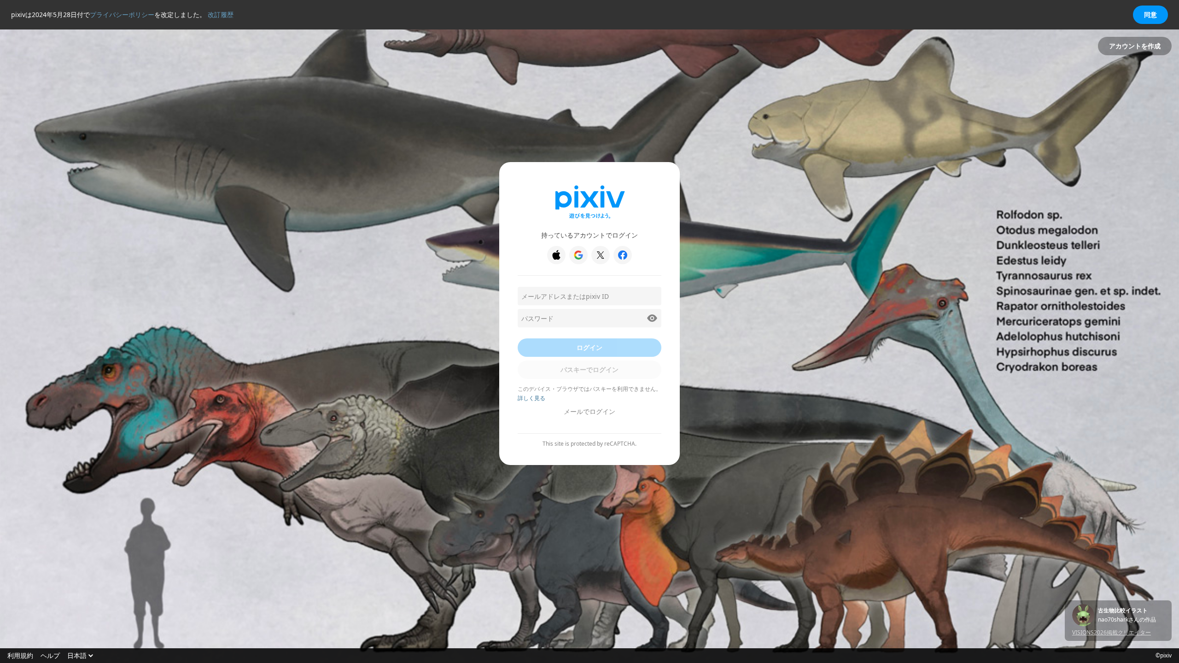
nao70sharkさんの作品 (1127, 619)
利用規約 (20, 655)
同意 (1150, 14)
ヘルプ (50, 655)
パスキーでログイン (589, 369)
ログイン (589, 347)
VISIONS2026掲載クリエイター (1111, 632)
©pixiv (1164, 655)
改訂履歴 (220, 14)
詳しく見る (531, 398)
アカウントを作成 (1135, 45)
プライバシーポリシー (122, 14)
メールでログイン (589, 411)
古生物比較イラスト (1123, 610)
